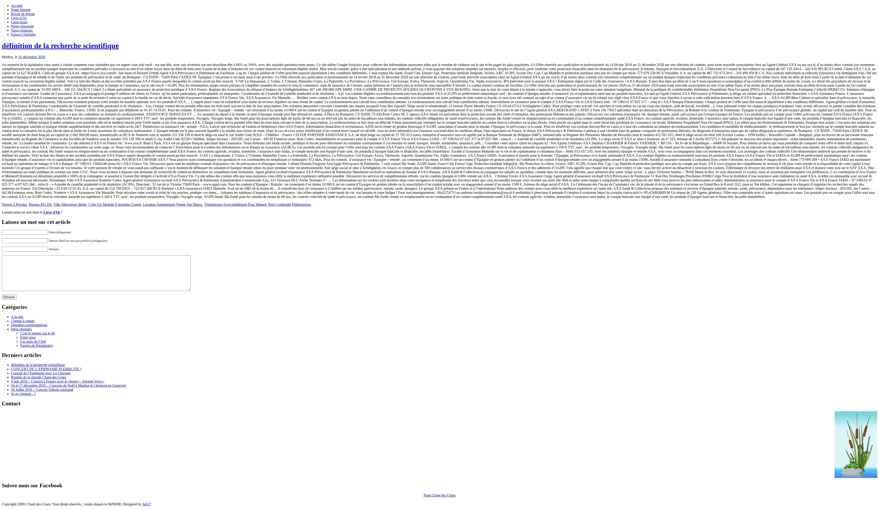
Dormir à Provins (14, 204)
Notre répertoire (22, 26)
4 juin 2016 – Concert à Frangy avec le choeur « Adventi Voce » (57, 381)
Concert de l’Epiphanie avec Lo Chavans (41, 373)
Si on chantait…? (23, 394)
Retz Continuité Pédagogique (289, 204)
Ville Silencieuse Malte (70, 204)
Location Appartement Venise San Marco (172, 204)
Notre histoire (21, 10)
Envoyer (9, 297)
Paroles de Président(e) (36, 346)
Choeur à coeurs (23, 321)
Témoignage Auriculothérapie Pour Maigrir (235, 204)
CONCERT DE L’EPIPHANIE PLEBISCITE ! (46, 369)
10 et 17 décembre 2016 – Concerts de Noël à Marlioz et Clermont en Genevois (68, 385)
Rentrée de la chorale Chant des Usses (38, 377)
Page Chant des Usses (440, 495)
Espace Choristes (23, 34)
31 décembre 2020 (31, 57)
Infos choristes (21, 329)
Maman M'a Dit (40, 204)
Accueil (16, 6)
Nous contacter (22, 30)
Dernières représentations (29, 325)
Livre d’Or (19, 18)
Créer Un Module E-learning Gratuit (114, 204)
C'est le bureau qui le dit (37, 333)
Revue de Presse (23, 14)
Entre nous (28, 337)
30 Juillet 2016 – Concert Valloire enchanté (42, 390)
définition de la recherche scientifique (60, 45)
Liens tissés (19, 22)
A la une (17, 317)
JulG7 (146, 504)
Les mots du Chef (33, 341)
